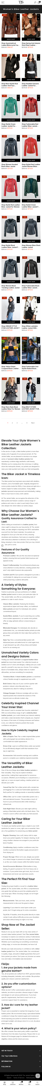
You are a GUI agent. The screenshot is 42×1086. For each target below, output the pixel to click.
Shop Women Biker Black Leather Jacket (31, 246)
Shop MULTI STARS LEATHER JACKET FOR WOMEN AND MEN (30, 408)
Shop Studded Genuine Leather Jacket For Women (30, 85)
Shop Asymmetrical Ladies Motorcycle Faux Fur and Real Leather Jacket (10, 44)
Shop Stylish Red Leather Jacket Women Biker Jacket (31, 165)
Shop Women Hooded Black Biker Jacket (9, 165)
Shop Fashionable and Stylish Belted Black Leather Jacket (30, 367)
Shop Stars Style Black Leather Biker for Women (10, 408)
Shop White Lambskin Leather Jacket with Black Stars (30, 327)
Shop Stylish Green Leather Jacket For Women (8, 125)
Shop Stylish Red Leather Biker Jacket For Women (10, 206)
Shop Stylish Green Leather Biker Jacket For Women (31, 206)
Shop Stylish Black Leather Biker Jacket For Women (10, 246)
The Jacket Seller (28, 1075)
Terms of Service (18, 1078)
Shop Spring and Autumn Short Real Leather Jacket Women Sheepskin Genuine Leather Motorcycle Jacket (31, 44)
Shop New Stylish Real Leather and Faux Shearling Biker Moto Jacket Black (9, 85)
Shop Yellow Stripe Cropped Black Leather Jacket (10, 367)
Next (32, 423)
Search (9, 1078)
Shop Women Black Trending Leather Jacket (10, 287)
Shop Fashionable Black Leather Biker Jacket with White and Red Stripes (30, 287)
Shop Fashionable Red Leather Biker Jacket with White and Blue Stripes (30, 125)
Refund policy (30, 1078)
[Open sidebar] (2, 545)
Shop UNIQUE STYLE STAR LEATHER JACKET (10, 327)
